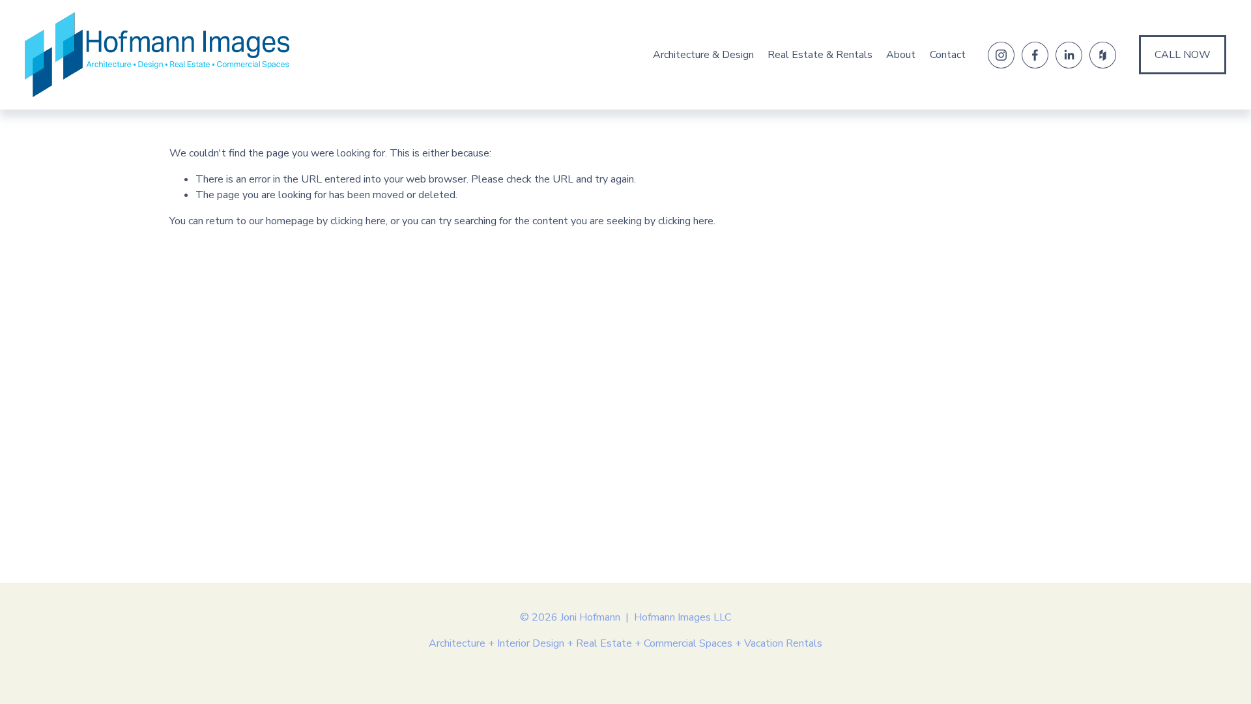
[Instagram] (1001, 55)
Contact (948, 55)
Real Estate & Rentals (820, 55)
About (900, 55)
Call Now (1183, 55)
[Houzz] (1102, 55)
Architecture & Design (703, 55)
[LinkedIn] (1069, 55)
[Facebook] (1035, 55)
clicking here (358, 221)
